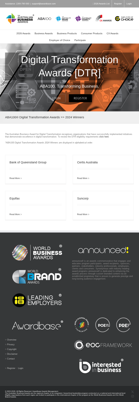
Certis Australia (87, 162)
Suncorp (82, 198)
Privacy (11, 344)
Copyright (11, 349)
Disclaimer (12, 354)
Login (20, 368)
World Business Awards (103, 395)
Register (11, 368)
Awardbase (36, 391)
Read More (14, 178)
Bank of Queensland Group (27, 162)
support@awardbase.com (44, 4)
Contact (11, 358)
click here (104, 136)
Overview (11, 339)
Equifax (14, 198)
